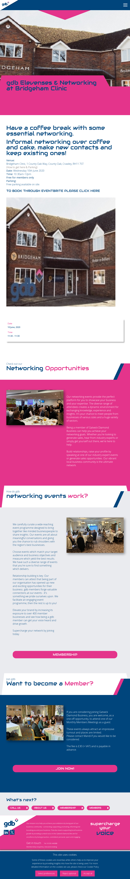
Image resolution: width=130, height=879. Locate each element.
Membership (65, 655)
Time (10, 332)
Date (10, 323)
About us (40, 808)
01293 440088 (52, 843)
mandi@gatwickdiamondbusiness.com (40, 850)
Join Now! (65, 768)
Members (95, 808)
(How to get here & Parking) (21, 167)
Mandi (87, 736)
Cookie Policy (93, 866)
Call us (15, 808)
